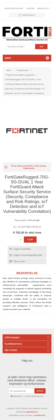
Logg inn (30, 8)
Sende (40, 391)
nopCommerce (32, 412)
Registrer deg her (14, 8)
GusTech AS (40, 415)
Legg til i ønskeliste (22, 249)
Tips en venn (19, 261)
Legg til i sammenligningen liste (27, 255)
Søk (41, 46)
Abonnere (17, 396)
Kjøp (30, 239)
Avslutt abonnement (34, 396)
